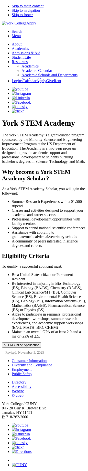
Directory (19, 382)
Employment (22, 369)
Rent (57, 81)
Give (50, 81)
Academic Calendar (37, 70)
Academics (20, 48)
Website (18, 391)
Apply (31, 23)
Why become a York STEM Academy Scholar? (36, 175)
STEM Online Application (21, 345)
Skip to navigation (26, 10)
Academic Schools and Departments (49, 75)
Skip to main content (28, 6)
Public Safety (22, 374)
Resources (20, 62)
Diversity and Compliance (32, 365)
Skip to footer (22, 15)
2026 (17, 395)
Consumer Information (29, 361)
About (17, 44)
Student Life (21, 57)
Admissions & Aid (26, 53)
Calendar (29, 81)
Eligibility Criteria (25, 256)
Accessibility (22, 386)
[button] (49, 458)
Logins (17, 81)
